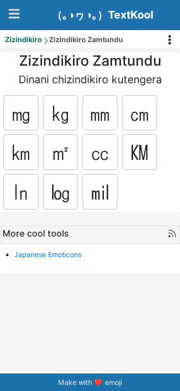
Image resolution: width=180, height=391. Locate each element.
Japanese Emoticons (48, 254)
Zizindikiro (23, 39)
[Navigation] (14, 14)
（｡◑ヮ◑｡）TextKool (103, 15)
